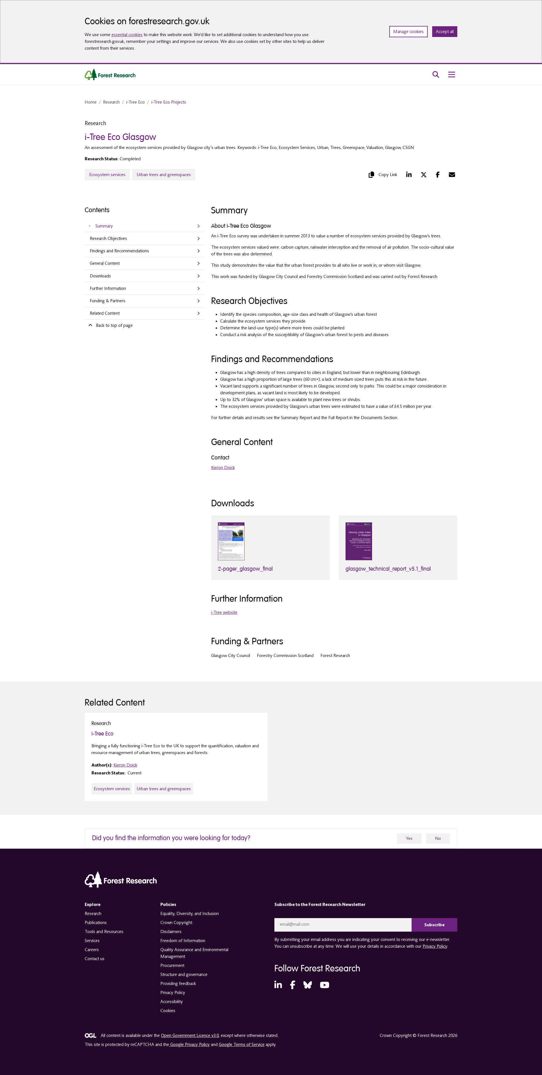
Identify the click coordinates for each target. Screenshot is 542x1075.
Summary (104, 226)
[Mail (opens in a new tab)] (452, 174)
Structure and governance (183, 974)
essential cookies (127, 34)
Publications (96, 922)
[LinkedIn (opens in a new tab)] (409, 174)
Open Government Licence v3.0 (190, 1035)
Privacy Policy (172, 992)
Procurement (172, 965)
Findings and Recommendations (119, 250)
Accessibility (171, 1001)
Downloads (100, 276)
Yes (409, 838)
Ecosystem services (107, 174)
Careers (92, 949)
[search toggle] (435, 74)
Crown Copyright (176, 922)
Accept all (445, 31)
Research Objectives (108, 238)
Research (111, 102)
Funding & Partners (107, 300)
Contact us (94, 958)
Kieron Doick (223, 467)
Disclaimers (171, 931)
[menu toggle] (451, 74)
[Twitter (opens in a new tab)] (423, 174)
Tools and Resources (104, 931)
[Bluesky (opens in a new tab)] (307, 985)
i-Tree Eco (135, 102)
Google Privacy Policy (189, 1044)
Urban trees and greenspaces (164, 174)
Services (92, 940)
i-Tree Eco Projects (168, 102)
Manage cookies (408, 31)
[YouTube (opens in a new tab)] (324, 985)
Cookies (167, 1010)
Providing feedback (178, 983)
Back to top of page (114, 325)
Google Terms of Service (242, 1044)
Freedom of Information (182, 940)
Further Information (108, 288)
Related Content (105, 313)
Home (91, 102)
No (438, 838)
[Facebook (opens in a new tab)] (438, 174)
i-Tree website (224, 612)
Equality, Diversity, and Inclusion (189, 913)
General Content (105, 263)
